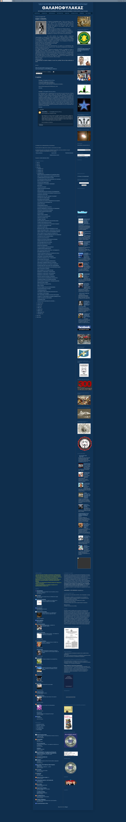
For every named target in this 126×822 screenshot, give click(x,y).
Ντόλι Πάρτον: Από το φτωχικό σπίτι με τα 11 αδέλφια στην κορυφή (47, 596)
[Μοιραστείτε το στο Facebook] (40, 73)
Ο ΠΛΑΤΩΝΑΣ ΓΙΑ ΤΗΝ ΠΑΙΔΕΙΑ (43, 293)
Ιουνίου (39, 306)
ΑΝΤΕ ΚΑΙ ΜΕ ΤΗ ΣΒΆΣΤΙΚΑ (84, 293)
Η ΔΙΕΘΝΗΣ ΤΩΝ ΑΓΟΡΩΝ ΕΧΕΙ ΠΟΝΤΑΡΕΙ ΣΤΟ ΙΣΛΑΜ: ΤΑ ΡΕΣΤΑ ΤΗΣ (87, 315)
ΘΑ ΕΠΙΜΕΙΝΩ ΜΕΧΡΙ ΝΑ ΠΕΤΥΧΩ (43, 251)
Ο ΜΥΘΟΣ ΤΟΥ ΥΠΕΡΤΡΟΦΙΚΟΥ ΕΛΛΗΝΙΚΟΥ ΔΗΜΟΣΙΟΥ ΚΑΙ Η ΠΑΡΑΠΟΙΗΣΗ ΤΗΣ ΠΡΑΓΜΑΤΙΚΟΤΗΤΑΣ (84, 304)
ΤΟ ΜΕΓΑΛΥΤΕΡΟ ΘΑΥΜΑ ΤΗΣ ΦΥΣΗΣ (44, 222)
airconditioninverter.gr (40, 724)
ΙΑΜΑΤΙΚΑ (67, 13)
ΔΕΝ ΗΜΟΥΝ (39, 185)
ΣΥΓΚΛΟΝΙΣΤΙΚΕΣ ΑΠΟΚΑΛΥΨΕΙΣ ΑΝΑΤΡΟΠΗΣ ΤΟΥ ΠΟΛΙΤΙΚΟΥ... (49, 179)
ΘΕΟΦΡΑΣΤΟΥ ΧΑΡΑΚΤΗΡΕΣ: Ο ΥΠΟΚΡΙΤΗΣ (45, 274)
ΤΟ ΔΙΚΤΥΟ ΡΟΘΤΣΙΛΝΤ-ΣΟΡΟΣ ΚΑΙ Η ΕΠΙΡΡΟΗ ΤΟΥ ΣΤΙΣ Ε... (48, 253)
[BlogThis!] (37, 73)
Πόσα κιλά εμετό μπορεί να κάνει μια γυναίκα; (44, 67)
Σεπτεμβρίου (40, 173)
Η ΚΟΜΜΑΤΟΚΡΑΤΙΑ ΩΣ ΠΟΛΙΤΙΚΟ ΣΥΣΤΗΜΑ (45, 177)
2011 (38, 315)
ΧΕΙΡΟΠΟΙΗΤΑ (52, 13)
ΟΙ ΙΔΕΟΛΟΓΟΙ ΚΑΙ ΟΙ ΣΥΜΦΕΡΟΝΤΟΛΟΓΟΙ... (87, 233)
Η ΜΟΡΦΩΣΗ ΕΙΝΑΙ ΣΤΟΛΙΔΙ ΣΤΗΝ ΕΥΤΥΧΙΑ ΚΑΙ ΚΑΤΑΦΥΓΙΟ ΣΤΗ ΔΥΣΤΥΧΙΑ (83, 50)
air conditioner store (40, 728)
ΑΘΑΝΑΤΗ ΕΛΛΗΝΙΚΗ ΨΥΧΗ (42, 217)
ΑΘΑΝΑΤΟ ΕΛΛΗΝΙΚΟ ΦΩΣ (42, 227)
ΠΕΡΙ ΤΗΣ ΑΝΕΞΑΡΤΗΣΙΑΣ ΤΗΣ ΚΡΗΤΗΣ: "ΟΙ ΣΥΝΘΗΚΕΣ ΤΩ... (48, 250)
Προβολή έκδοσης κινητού (54, 155)
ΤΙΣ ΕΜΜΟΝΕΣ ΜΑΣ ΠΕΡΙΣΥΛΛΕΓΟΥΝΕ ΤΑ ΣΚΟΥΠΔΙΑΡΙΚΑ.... (47, 800)
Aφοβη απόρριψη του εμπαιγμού (42, 792)
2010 (38, 317)
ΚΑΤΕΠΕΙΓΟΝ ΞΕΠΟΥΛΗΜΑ (42, 194)
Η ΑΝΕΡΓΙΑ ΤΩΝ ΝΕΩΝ (40, 749)
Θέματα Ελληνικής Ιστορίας (42, 611)
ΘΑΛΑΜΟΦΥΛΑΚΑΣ (40, 695)
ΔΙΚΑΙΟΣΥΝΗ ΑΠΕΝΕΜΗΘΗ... (42, 245)
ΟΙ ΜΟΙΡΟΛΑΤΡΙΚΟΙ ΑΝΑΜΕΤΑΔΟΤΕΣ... (44, 248)
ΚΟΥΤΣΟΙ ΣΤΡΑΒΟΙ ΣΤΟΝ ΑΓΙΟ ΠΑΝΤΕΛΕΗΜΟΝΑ (46, 287)
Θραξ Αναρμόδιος (40, 620)
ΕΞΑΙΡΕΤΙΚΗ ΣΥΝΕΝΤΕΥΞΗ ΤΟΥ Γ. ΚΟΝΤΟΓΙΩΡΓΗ (46, 257)
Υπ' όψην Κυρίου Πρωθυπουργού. (87, 274)
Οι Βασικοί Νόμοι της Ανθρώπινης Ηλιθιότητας (87, 473)
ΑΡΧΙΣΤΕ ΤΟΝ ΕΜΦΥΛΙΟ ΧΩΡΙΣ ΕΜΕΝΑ (44, 297)
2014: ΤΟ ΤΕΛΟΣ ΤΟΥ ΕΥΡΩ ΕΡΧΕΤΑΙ (48, 705)
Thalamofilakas (44, 111)
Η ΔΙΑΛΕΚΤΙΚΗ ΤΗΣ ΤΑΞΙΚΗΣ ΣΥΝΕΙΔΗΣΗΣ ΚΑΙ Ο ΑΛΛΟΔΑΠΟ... (48, 200)
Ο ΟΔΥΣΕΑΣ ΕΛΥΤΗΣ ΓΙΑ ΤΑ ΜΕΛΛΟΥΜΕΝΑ (45, 236)
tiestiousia (39, 748)
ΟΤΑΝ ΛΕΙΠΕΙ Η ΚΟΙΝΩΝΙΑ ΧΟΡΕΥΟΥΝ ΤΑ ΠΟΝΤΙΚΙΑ (46, 262)
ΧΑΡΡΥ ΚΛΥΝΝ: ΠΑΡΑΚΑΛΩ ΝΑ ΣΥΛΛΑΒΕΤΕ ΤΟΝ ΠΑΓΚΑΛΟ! (48, 176)
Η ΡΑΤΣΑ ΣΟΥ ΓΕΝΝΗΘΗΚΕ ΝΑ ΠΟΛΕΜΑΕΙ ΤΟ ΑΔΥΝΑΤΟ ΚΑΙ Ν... (49, 193)
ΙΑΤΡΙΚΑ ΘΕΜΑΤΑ (40, 213)
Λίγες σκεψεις (39, 784)
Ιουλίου (39, 304)
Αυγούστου (40, 302)
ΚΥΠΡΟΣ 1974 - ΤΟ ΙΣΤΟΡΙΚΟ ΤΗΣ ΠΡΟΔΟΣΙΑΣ (87, 537)
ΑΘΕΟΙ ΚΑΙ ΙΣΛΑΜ (40, 190)
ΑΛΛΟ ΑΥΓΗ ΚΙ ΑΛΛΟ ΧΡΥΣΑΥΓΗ (43, 237)
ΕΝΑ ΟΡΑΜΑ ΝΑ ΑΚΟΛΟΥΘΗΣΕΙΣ (43, 199)
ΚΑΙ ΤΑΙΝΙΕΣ (88, 13)
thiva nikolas (39, 666)
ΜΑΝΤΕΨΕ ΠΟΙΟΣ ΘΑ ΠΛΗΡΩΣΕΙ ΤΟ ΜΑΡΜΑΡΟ (46, 276)
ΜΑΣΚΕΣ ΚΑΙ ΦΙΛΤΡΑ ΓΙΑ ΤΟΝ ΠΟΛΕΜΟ (87, 505)
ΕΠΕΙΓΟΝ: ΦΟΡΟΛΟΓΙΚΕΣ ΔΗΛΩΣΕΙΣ (86, 546)
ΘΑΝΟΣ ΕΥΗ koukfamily (41, 599)
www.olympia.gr (40, 590)
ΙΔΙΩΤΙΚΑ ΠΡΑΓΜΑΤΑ (41, 203)
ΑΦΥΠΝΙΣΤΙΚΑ (60, 13)
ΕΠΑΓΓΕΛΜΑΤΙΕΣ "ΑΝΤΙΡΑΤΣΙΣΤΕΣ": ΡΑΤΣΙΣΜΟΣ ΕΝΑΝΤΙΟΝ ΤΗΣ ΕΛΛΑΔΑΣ (87, 243)
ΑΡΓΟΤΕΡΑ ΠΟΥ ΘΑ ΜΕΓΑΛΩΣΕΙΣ (43, 197)
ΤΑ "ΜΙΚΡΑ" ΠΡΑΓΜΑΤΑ (41, 219)
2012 (38, 167)
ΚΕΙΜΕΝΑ (82, 13)
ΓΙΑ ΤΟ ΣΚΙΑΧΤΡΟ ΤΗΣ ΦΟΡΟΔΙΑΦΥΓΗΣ (44, 202)
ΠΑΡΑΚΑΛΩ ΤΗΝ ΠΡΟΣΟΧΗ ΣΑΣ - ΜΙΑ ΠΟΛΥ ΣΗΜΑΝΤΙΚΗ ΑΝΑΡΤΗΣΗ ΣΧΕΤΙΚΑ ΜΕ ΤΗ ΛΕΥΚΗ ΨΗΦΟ (84, 222)
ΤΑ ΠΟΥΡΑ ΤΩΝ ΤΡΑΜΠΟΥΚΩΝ (43, 182)
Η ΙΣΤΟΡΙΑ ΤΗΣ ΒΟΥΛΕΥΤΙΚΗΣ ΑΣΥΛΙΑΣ (44, 211)
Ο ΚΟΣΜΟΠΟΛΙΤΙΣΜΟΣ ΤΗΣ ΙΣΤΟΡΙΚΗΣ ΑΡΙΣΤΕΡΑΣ (46, 279)
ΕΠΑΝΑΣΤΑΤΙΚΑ (74, 13)
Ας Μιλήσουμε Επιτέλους (41, 641)
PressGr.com (39, 712)
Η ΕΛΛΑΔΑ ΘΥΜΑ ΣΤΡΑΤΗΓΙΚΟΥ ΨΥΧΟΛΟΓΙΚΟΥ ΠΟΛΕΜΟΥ (48, 223)
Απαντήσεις (42, 109)
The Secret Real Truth (41, 632)
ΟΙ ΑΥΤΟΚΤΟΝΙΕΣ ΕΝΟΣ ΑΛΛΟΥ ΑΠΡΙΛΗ (44, 242)
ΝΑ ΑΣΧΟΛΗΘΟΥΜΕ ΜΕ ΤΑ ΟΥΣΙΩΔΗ (44, 288)
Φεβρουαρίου (40, 312)
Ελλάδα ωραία (39, 717)
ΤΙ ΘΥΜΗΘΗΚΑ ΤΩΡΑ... (41, 299)
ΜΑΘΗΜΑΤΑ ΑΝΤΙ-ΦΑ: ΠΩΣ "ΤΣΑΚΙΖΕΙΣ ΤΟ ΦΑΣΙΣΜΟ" (47, 196)
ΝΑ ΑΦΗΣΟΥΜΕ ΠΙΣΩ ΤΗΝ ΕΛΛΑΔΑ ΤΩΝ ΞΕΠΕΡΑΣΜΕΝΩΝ (48, 265)
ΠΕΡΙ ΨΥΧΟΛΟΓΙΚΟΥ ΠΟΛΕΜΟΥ (43, 268)
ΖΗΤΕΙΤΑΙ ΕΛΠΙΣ (40, 649)
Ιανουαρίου (40, 313)
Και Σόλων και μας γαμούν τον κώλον (87, 464)
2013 (38, 165)
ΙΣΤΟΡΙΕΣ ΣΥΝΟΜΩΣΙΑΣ (41, 799)
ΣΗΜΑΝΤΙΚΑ (44, 13)
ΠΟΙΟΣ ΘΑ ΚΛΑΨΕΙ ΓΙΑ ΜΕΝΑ (42, 282)
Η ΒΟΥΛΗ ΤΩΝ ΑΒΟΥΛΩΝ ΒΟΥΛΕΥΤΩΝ (86, 263)
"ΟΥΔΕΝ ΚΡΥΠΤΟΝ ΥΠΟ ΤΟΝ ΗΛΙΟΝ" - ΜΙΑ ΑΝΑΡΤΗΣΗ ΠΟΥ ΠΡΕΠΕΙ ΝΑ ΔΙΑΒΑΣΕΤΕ (87, 495)
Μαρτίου (39, 310)
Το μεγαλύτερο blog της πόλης (42, 803)
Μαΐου (39, 307)
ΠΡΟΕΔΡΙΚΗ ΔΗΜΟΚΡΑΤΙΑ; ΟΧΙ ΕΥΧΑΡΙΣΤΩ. (87, 254)
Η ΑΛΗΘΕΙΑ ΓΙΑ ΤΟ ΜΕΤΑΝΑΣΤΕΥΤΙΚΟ (44, 225)
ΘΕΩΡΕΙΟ (38, 716)
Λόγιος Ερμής (39, 658)
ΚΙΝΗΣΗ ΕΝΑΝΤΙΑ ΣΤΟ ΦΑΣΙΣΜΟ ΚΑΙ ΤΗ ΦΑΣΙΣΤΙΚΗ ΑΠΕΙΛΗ (48, 174)
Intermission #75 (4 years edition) (47, 684)
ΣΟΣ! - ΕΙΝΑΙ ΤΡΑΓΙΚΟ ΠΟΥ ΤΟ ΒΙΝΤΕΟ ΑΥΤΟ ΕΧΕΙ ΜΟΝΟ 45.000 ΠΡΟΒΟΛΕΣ (87, 526)
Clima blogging (39, 729)
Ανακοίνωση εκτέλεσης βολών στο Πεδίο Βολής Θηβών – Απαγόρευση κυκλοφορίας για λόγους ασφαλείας (49, 668)
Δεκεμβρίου (40, 168)
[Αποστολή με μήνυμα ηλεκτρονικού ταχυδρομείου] (36, 73)
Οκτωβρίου (40, 171)
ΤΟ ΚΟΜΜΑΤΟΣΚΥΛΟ (41, 795)
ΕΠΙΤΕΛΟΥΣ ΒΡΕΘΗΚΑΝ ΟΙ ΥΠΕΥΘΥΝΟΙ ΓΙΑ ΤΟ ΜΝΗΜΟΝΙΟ (48, 208)
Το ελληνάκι (39, 683)
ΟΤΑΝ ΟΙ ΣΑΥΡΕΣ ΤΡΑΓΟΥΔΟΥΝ (43, 259)
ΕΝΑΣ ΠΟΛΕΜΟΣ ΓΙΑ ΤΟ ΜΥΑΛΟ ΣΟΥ (44, 180)
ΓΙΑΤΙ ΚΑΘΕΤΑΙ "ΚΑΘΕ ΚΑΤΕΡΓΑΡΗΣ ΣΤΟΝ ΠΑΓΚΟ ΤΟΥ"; (47, 291)
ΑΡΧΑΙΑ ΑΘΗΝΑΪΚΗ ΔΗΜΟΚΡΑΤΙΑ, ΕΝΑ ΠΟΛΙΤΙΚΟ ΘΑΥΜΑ (47, 220)
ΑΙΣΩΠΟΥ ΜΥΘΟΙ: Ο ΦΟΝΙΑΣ (42, 214)
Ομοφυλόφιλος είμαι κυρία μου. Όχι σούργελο (86, 284)
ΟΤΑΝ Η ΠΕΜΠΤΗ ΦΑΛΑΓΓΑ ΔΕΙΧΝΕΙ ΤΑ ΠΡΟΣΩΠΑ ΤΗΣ (47, 233)
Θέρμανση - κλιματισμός (40, 725)
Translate (86, 156)
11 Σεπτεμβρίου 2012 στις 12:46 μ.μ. (49, 91)
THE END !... (39, 740)
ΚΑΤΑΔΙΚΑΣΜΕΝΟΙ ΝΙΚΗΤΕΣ (42, 205)
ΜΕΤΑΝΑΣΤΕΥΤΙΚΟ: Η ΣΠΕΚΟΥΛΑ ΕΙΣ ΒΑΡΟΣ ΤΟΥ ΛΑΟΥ (47, 228)
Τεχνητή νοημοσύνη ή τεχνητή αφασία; (43, 796)
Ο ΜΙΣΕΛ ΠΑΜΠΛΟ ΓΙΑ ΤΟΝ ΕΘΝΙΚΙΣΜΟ (44, 254)
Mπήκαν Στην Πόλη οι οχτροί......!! (43, 777)
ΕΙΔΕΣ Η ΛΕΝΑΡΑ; (40, 285)
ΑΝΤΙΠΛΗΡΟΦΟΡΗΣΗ (41, 624)
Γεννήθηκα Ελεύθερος (41, 791)
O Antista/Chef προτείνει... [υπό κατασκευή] (45, 780)
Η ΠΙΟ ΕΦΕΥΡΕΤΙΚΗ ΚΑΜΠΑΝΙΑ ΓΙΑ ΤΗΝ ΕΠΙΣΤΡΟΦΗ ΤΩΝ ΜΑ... (49, 267)
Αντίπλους (39, 704)
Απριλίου (39, 309)
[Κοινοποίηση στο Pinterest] (41, 73)
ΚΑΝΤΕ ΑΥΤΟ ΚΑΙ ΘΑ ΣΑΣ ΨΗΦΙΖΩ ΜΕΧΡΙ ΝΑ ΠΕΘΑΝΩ (47, 239)
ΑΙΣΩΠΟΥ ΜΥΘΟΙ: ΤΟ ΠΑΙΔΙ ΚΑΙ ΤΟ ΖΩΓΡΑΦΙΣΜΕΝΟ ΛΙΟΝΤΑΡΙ (48, 231)
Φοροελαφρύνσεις (40, 781)
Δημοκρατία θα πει (40, 621)
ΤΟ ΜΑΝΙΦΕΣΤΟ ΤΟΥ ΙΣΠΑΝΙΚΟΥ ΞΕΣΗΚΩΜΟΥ (46, 183)
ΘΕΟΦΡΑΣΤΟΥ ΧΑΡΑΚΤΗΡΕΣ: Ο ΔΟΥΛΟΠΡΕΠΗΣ (46, 273)
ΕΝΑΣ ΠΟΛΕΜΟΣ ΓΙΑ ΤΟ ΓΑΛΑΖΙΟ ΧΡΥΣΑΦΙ (45, 270)
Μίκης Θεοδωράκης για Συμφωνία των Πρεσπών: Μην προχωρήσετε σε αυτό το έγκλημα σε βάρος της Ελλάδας (50, 651)
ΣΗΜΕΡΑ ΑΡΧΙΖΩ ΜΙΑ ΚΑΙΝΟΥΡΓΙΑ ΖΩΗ (44, 240)
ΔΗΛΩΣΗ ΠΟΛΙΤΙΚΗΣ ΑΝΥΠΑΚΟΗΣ (43, 188)
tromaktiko (39, 595)
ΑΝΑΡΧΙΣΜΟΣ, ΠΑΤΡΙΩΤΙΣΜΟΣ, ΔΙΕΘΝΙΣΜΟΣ (45, 256)
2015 (38, 162)
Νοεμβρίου (40, 170)
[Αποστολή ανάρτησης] (53, 71)
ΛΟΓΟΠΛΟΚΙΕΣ (39, 739)
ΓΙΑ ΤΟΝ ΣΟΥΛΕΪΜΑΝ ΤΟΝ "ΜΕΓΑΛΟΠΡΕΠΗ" (45, 247)
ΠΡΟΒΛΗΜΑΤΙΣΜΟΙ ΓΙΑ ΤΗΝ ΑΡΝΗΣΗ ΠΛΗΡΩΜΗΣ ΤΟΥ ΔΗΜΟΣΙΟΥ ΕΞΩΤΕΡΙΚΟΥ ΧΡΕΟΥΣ (83, 515)
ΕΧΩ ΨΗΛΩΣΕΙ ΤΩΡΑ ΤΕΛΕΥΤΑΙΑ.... (83, 456)
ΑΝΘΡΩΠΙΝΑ (37, 13)
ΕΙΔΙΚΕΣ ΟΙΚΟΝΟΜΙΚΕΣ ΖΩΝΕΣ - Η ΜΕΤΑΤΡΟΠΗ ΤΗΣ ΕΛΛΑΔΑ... (49, 230)
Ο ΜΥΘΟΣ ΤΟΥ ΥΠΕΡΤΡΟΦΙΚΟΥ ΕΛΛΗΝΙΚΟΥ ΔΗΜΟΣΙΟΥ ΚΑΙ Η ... (49, 296)
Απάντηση (40, 107)
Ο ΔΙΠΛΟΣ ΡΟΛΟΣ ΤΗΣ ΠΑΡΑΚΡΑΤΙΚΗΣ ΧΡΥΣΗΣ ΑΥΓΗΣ (47, 277)
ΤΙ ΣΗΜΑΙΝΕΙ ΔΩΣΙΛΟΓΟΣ (42, 290)
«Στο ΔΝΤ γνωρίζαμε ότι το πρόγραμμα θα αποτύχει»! (45, 713)
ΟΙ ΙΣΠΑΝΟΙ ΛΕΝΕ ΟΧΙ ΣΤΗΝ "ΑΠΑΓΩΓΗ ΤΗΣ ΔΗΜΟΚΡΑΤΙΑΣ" (48, 191)
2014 (38, 164)
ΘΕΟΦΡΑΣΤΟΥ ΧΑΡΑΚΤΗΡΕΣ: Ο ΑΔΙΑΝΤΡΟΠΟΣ (46, 271)
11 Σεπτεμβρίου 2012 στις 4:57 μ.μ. (55, 111)
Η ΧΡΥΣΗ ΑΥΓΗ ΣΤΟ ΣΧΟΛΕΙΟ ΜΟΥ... (44, 216)
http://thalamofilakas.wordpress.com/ (41, 585)
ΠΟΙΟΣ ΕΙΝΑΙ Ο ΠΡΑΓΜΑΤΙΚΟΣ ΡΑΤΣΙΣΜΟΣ (45, 210)
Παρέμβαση (39, 759)
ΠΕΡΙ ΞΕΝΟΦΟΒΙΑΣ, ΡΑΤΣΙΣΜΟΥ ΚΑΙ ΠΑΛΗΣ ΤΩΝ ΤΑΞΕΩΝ (48, 294)
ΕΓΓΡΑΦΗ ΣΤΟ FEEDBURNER (83, 176)
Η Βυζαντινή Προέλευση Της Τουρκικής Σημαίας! (44, 754)
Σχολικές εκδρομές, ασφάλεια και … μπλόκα (44, 766)
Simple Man (39, 773)
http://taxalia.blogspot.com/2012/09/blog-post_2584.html (46, 68)
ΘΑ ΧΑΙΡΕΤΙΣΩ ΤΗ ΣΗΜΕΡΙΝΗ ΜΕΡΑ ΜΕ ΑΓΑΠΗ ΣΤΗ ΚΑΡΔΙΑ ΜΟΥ (49, 234)
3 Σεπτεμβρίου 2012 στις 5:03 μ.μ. (49, 80)
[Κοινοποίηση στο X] (39, 73)
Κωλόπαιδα (38, 774)
